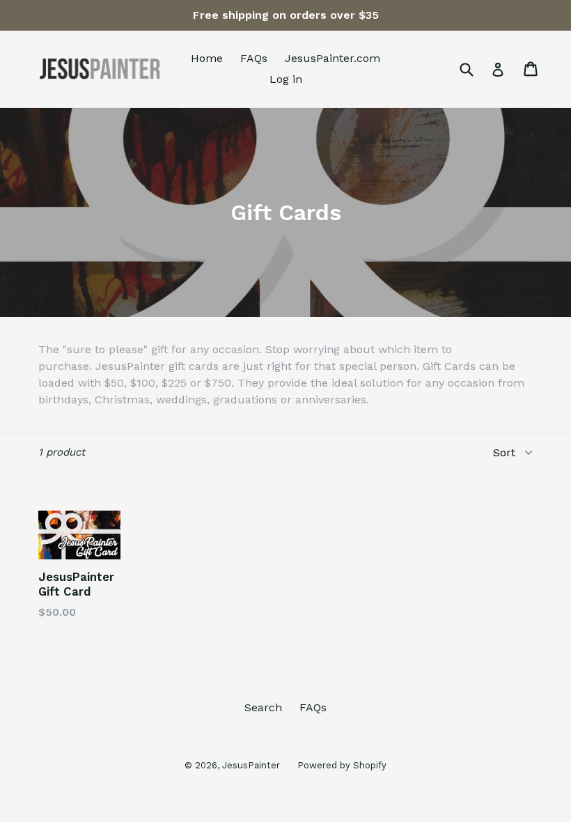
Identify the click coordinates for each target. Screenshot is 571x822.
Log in (285, 79)
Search (263, 707)
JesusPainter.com (332, 58)
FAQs (253, 58)
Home (207, 58)
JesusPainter (251, 765)
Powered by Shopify (341, 765)
